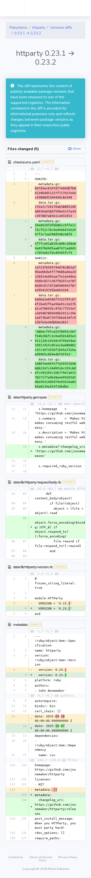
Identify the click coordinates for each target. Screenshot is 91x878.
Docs (42, 860)
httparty (38, 27)
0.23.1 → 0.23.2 (27, 33)
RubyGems (18, 27)
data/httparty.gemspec (30, 397)
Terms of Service (41, 857)
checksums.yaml (26, 161)
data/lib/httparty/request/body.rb (37, 482)
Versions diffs (61, 27)
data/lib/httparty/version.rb (32, 566)
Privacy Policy (67, 857)
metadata (20, 624)
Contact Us (16, 857)
